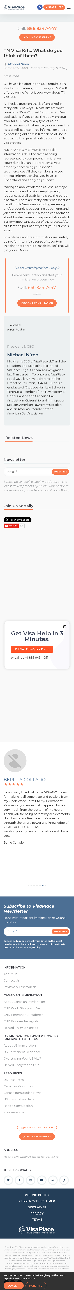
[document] (37, 645)
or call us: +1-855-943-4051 (29, 657)
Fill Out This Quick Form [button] (31, 649)
